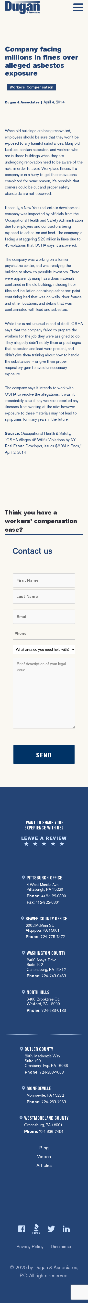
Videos (44, 1156)
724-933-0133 (53, 1010)
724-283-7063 (51, 1072)
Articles (44, 1165)
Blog (44, 1148)
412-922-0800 (53, 896)
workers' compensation (32, 87)
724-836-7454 (51, 1131)
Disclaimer (61, 1246)
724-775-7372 (52, 936)
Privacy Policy (30, 1246)
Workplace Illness (55, 168)
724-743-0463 (53, 976)
